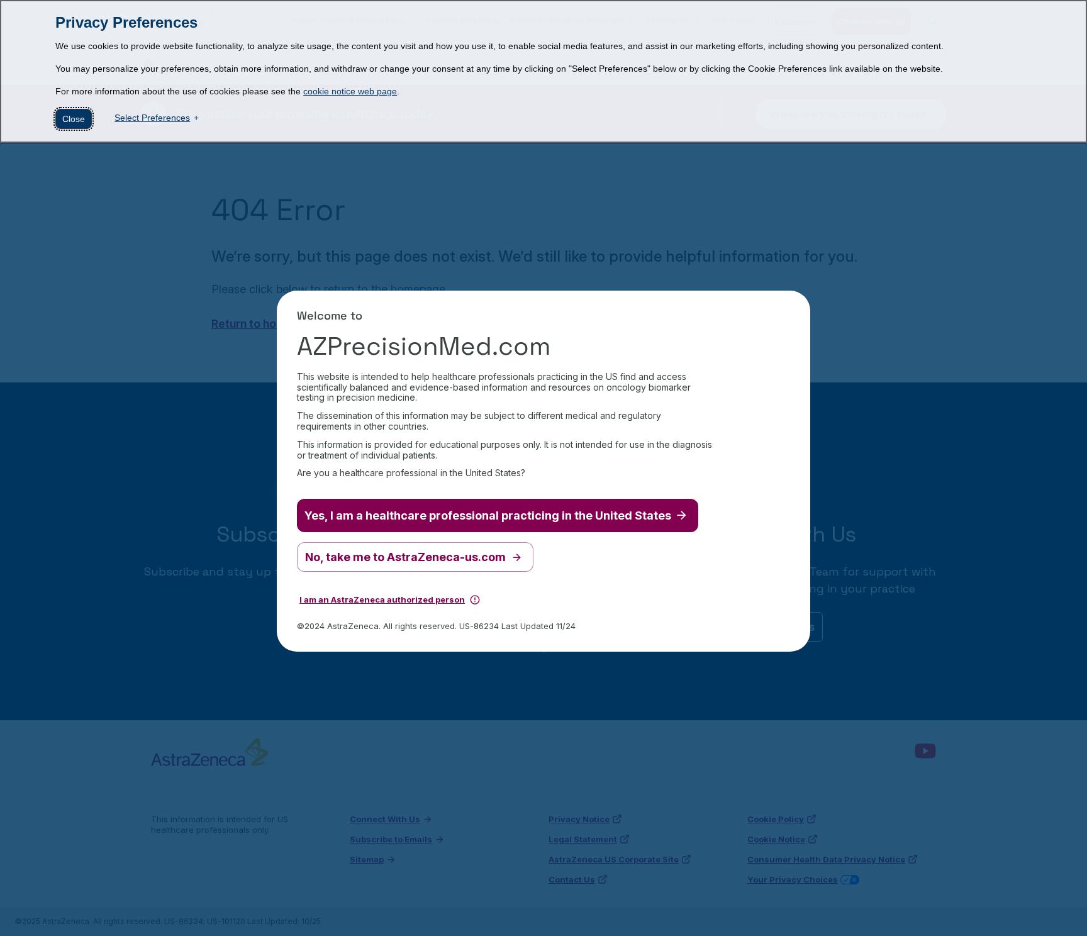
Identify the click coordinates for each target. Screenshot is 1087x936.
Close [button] (73, 119)
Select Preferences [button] (152, 118)
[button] (475, 598)
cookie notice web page (350, 91)
